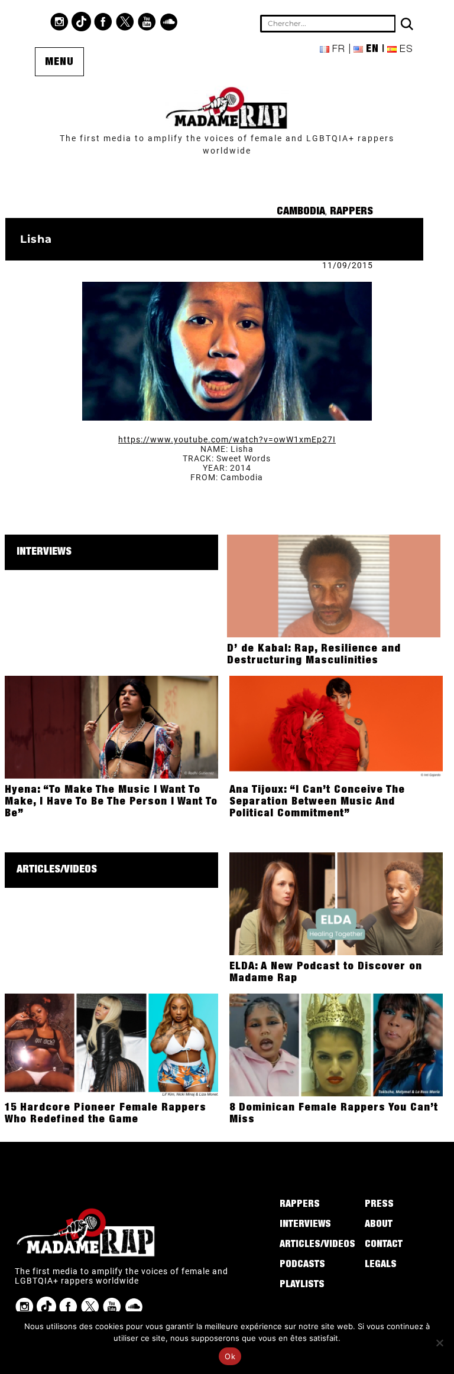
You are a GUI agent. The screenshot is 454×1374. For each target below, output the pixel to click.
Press (379, 1205)
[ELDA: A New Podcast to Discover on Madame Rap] (336, 903)
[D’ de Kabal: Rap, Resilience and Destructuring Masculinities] (333, 585)
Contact (384, 1245)
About (379, 1225)
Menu (59, 62)
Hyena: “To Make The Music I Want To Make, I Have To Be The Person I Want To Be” (111, 802)
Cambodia (301, 212)
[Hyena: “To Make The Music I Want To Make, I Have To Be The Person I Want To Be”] (111, 726)
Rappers (351, 212)
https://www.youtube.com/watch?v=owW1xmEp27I (227, 439)
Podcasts (302, 1265)
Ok (230, 1356)
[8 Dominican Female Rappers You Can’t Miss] (336, 1044)
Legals (381, 1265)
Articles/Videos (57, 870)
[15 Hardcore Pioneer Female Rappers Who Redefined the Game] (111, 1044)
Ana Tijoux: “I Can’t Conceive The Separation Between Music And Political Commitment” (317, 802)
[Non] (439, 1343)
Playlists (302, 1285)
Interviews (44, 552)
